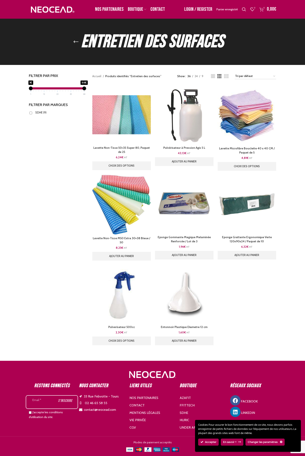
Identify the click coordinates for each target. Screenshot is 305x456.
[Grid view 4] (226, 76)
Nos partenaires (143, 398)
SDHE (40, 112)
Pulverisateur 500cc (121, 327)
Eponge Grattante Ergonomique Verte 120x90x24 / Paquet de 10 (247, 239)
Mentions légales (144, 413)
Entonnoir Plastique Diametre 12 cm (184, 327)
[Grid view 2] (213, 76)
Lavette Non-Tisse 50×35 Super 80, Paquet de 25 (121, 150)
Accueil (97, 76)
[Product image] (121, 114)
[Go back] (76, 42)
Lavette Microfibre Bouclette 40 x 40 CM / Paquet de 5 (247, 150)
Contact (137, 405)
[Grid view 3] (219, 76)
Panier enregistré (227, 9)
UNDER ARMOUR (192, 427)
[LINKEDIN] (235, 412)
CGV (132, 427)
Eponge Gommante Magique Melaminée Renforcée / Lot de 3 (184, 239)
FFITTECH (187, 405)
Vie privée (137, 420)
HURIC (184, 420)
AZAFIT (185, 398)
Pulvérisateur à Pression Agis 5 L (184, 148)
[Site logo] (52, 9)
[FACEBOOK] (235, 400)
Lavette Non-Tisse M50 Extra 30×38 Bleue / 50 (121, 240)
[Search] (244, 9)
